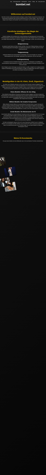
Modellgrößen (24, 1)
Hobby (33, 1)
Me (36, 1)
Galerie (29, 1)
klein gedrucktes (41, 1)
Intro (11, 1)
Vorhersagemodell (16, 1)
